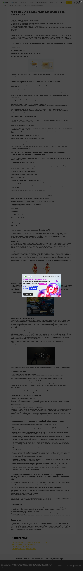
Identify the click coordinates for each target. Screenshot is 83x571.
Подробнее (28, 294)
